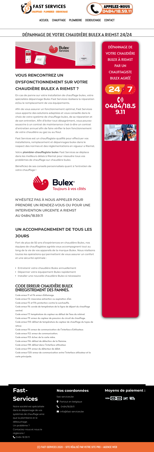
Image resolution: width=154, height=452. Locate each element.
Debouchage (93, 20)
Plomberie (75, 20)
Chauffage (59, 20)
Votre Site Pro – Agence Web (100, 447)
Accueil (44, 20)
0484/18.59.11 (32, 216)
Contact (109, 20)
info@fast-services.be (71, 411)
